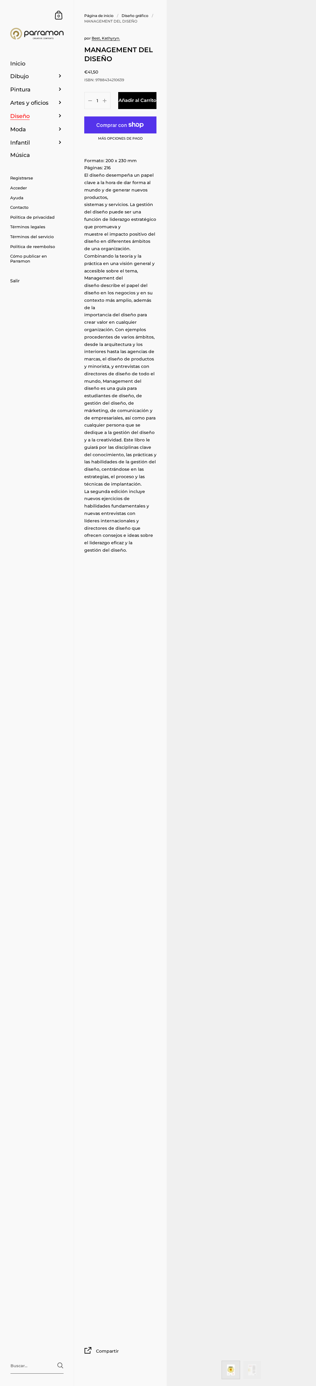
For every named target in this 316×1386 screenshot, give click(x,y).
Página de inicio (99, 15)
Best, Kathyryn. (106, 38)
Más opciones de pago (120, 139)
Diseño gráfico (135, 15)
